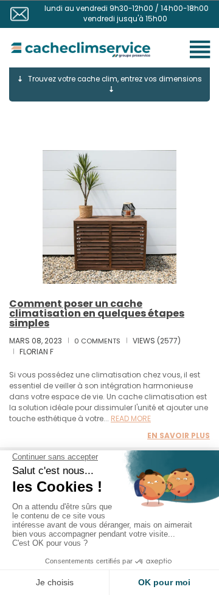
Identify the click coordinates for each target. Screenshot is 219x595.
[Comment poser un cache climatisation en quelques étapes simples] (109, 216)
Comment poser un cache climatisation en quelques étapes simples (96, 313)
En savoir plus (178, 435)
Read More (131, 418)
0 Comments (97, 341)
